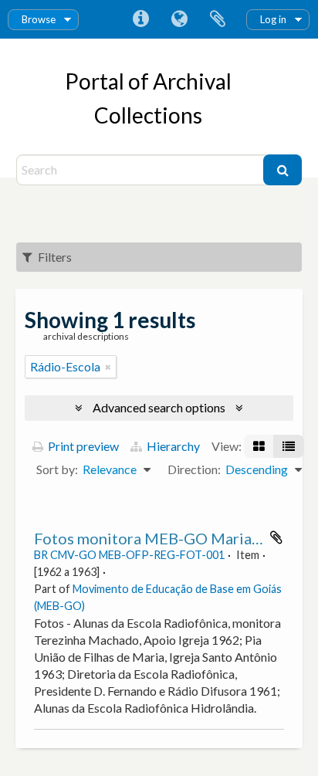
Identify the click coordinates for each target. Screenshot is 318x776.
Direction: (194, 469)
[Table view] (288, 446)
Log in (273, 19)
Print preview (82, 446)
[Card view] (259, 446)
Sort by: (57, 469)
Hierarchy (172, 446)
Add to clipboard (276, 537)
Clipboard (217, 19)
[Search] (282, 169)
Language (179, 19)
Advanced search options (159, 407)
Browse (39, 19)
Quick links (140, 19)
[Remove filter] (108, 366)
